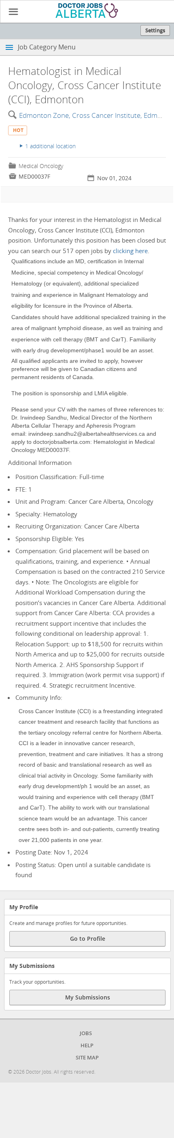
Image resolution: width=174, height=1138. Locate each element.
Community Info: (89, 768)
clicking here (130, 251)
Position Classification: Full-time (59, 477)
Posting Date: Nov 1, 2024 (51, 852)
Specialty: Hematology (46, 514)
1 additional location (48, 146)
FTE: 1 (23, 489)
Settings (155, 30)
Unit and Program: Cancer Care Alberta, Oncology (84, 501)
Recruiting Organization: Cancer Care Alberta (77, 526)
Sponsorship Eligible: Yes (49, 539)
